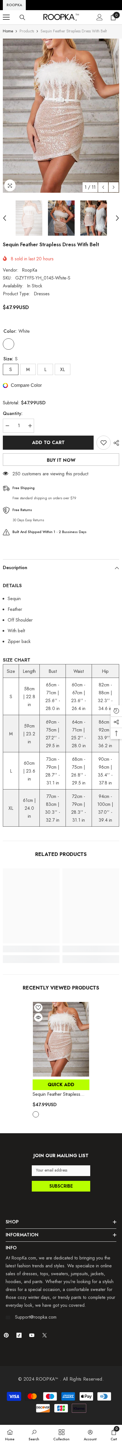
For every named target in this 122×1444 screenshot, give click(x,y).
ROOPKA (14, 5)
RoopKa (29, 270)
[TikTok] (19, 1335)
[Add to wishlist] (103, 443)
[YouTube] (32, 1335)
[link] (31, 949)
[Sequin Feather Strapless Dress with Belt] (61, 1039)
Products (27, 31)
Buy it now (61, 460)
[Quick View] (38, 1017)
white (36, 1114)
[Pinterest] (6, 1335)
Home (8, 31)
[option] (61, 116)
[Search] (22, 17)
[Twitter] (44, 1335)
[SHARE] (115, 443)
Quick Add (61, 1084)
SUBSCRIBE (61, 1186)
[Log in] (99, 17)
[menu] (6, 17)
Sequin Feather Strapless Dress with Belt (56, 1094)
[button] (103, 187)
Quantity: (12, 413)
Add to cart (48, 442)
